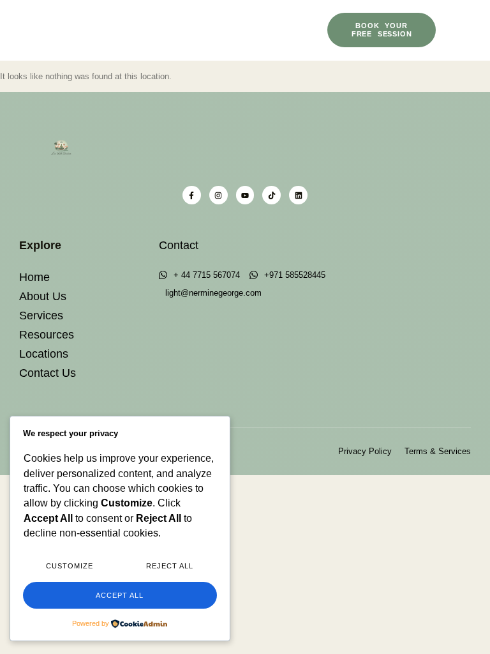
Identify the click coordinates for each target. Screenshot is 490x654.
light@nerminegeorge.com (213, 293)
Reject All (169, 566)
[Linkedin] (298, 195)
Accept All (120, 595)
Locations (43, 353)
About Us (42, 296)
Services (41, 315)
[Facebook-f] (191, 195)
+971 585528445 (294, 275)
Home (34, 277)
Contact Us (47, 373)
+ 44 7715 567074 (207, 275)
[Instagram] (218, 195)
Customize (69, 566)
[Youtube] (245, 195)
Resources (46, 334)
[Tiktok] (271, 195)
